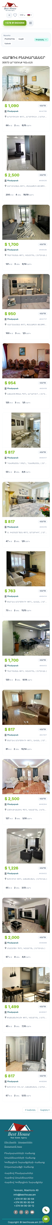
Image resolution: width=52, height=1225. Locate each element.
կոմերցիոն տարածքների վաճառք (24, 1162)
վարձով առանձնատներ (18, 1177)
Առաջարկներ (25, 1142)
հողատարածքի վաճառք (19, 1166)
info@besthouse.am (25, 1194)
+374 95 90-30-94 (24, 1202)
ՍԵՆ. (18, 125)
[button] (26, 40)
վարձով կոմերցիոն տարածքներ (23, 1182)
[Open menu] (30, 23)
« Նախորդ (30, 1110)
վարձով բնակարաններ (18, 1173)
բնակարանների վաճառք (19, 1153)
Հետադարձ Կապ (13, 1146)
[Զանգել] (46, 1210)
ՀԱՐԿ (29, 125)
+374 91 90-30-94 (24, 1198)
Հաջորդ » (45, 1110)
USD (21, 15)
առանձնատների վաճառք (19, 1157)
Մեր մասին (10, 1142)
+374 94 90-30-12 (24, 1205)
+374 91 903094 (14, 22)
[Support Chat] (46, 1219)
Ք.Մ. (11, 125)
